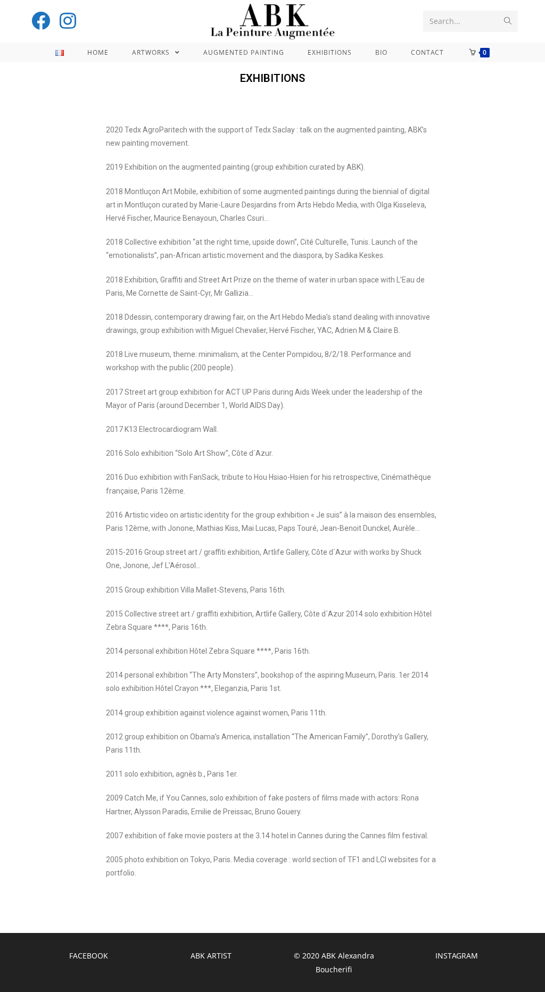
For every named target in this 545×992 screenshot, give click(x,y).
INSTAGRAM (456, 956)
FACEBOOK (88, 956)
